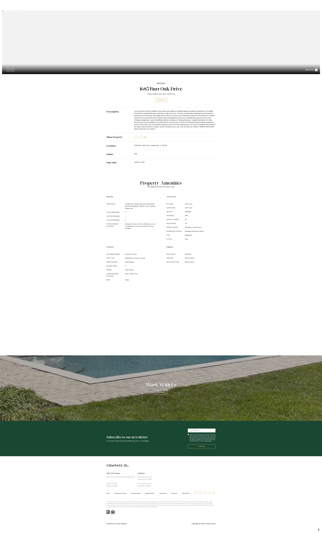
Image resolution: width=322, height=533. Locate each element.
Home (108, 493)
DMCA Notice (186, 493)
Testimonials (162, 493)
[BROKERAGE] (214, 492)
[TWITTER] (204, 492)
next (13, 70)
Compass (150, 501)
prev (8, 70)
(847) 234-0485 (111, 483)
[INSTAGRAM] (209, 492)
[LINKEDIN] (200, 492)
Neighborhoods (149, 493)
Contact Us (174, 493)
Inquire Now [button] (161, 100)
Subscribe (201, 446)
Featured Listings (135, 493)
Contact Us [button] (161, 392)
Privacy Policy (208, 441)
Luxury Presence (121, 524)
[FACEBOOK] (195, 492)
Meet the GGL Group (120, 493)
